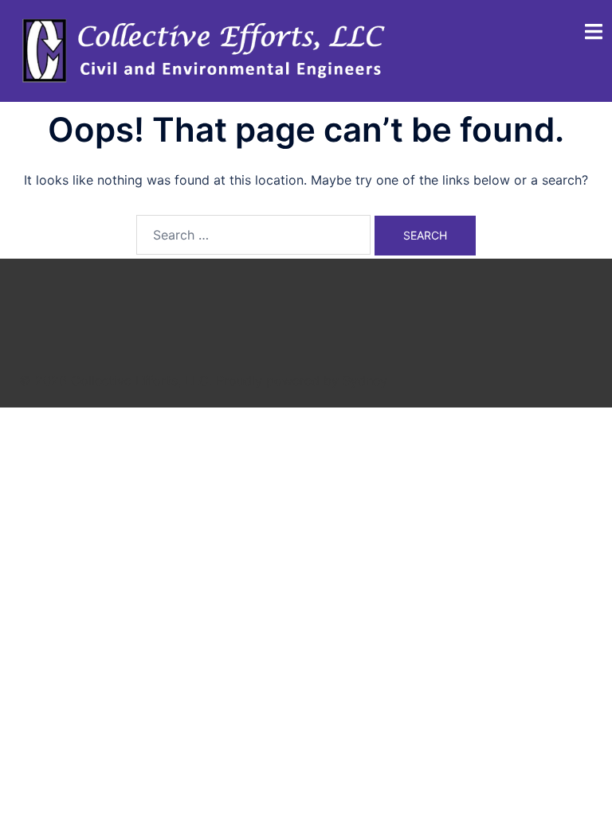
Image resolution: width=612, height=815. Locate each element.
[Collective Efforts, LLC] (206, 50)
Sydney (365, 380)
